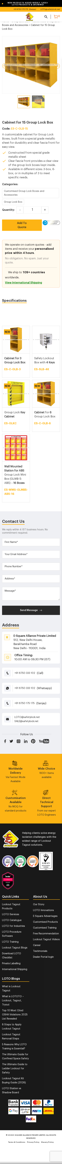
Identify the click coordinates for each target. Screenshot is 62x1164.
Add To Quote (22, 225)
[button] (28, 4)
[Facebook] (5, 741)
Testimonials (40, 951)
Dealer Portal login (43, 957)
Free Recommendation (46, 933)
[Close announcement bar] (57, 3)
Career (37, 945)
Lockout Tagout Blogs (14, 948)
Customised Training (44, 928)
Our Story (38, 904)
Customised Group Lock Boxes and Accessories (24, 193)
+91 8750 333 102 (24, 673)
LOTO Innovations (43, 910)
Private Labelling (11, 963)
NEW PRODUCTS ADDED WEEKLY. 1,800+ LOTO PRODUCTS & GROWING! (25, 4)
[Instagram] (18, 741)
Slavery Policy (47, 1142)
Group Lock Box (13, 202)
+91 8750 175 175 (21, 9)
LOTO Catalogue (12, 920)
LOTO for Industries (13, 926)
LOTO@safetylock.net (50, 9)
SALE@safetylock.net (26, 721)
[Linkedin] (26, 741)
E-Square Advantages (45, 916)
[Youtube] (44, 741)
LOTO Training (10, 942)
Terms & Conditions (16, 1142)
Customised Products (45, 922)
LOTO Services (10, 914)
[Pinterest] (33, 741)
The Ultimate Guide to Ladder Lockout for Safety (14, 1068)
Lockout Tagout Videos (46, 939)
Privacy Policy (33, 1142)
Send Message (29, 610)
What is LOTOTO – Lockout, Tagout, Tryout (13, 1000)
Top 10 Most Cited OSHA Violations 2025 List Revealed (15, 1014)
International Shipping (14, 969)
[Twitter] (11, 741)
